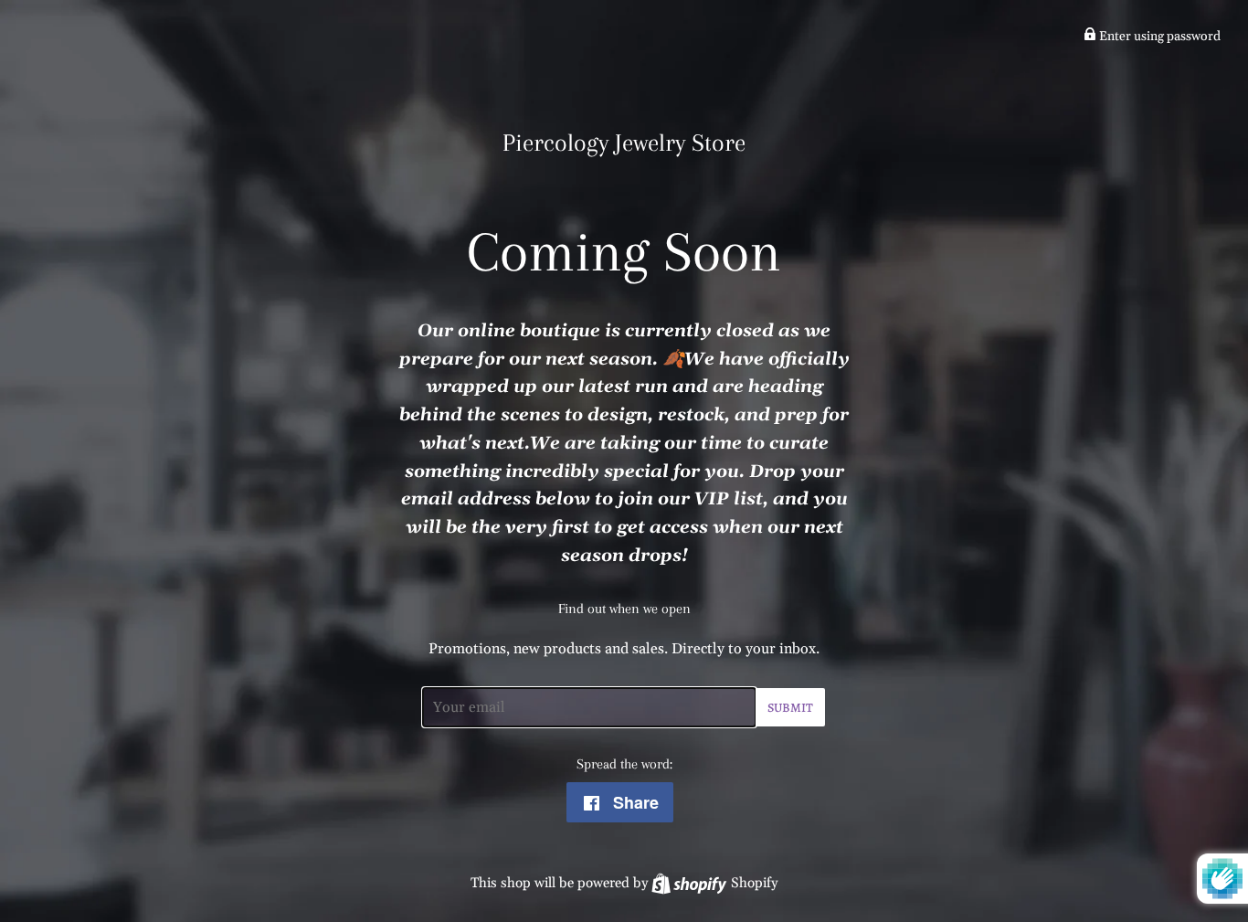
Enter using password (1158, 36)
